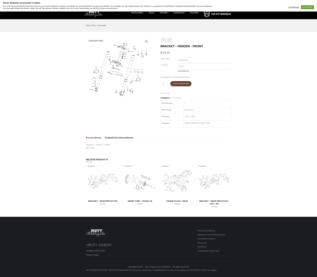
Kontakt (194, 13)
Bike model (165, 58)
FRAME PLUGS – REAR (177, 201)
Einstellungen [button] (294, 7)
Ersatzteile (101, 25)
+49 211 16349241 (99, 245)
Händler (164, 13)
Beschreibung (93, 138)
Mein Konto (202, 247)
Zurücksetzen (183, 71)
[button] (146, 41)
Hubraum (164, 65)
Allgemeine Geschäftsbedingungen (212, 235)
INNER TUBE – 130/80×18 (140, 201)
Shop (151, 13)
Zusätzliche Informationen (119, 138)
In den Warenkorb (181, 84)
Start (88, 25)
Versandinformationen (207, 239)
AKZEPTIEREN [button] (307, 7)
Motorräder (137, 13)
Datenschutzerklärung (206, 231)
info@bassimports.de (95, 251)
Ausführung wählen (87, 190)
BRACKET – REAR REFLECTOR (102, 201)
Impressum (202, 243)
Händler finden (92, 255)
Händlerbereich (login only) (208, 251)
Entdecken (179, 13)
